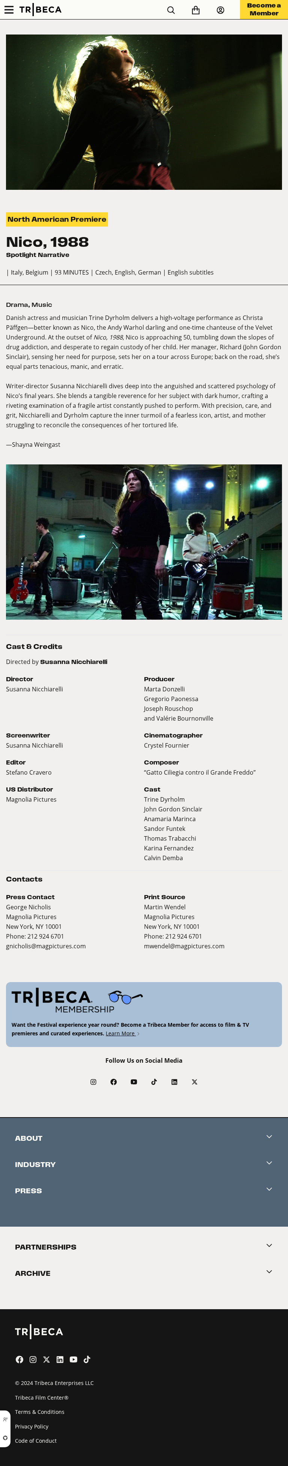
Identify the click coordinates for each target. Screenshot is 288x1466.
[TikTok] (154, 1082)
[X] (194, 1082)
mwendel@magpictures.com (184, 946)
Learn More (121, 1033)
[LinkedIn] (174, 1082)
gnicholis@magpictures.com (46, 946)
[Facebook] (113, 1082)
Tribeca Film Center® (42, 1397)
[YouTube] (134, 1082)
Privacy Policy (31, 1426)
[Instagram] (93, 1082)
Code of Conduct (36, 1440)
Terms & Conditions (39, 1411)
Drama (17, 305)
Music (42, 305)
